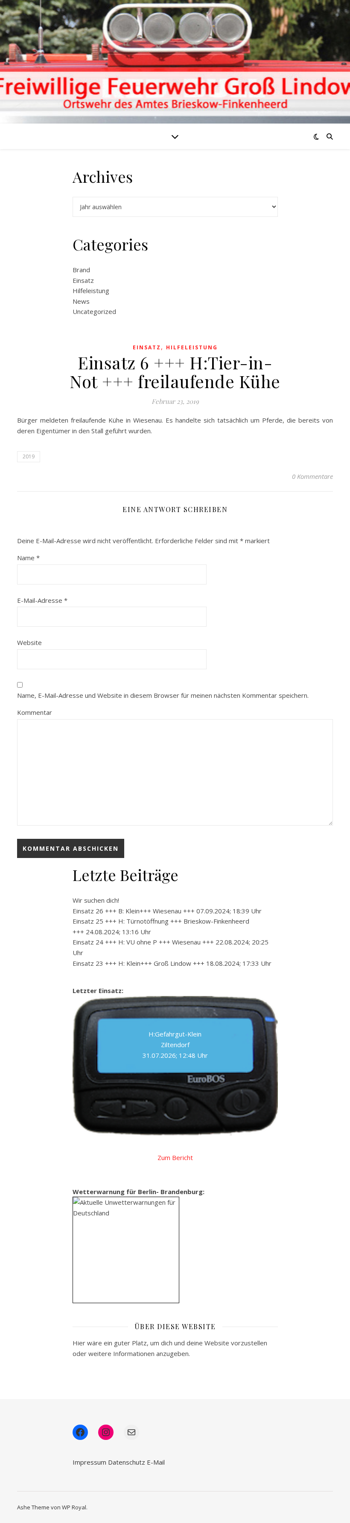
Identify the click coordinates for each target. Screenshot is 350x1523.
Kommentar (34, 712)
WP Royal (74, 1507)
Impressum (89, 1462)
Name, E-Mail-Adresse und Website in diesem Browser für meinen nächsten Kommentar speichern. (163, 695)
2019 (29, 456)
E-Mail (156, 1462)
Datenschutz (126, 1462)
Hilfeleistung (91, 290)
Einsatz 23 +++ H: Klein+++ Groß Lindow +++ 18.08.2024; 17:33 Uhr (172, 963)
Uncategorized (94, 311)
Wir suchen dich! (96, 900)
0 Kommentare (312, 476)
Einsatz (83, 280)
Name (28, 557)
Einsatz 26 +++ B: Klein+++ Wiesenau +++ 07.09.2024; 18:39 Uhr (167, 911)
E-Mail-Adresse (42, 600)
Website (29, 642)
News (81, 301)
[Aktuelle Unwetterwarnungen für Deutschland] (126, 1207)
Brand (81, 269)
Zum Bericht (175, 1157)
